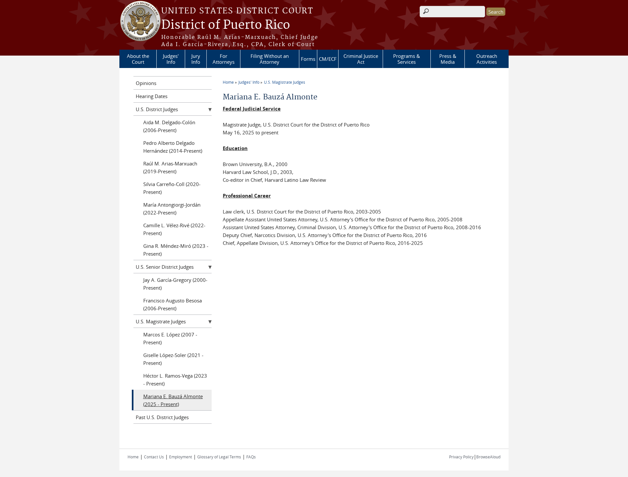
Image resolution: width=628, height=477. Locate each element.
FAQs (251, 456)
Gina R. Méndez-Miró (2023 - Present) (175, 250)
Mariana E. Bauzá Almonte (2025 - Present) (173, 400)
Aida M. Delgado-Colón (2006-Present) (169, 126)
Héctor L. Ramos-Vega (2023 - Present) (175, 379)
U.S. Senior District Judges (165, 267)
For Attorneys (224, 59)
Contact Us (154, 456)
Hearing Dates (151, 96)
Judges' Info (171, 59)
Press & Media (447, 59)
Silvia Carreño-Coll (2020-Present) (172, 188)
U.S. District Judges (157, 109)
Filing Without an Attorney (270, 59)
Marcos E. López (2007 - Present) (170, 338)
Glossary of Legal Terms (219, 456)
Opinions (146, 83)
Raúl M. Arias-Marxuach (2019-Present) (170, 167)
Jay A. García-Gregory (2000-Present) (175, 284)
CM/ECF (328, 59)
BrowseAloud (488, 456)
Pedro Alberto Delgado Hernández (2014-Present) (172, 147)
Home (228, 82)
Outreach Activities (486, 59)
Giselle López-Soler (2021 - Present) (173, 359)
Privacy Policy (461, 456)
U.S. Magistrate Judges (284, 82)
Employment (180, 456)
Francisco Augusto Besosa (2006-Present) (172, 304)
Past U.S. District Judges (162, 417)
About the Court (138, 59)
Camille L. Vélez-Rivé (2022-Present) (174, 229)
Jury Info (195, 59)
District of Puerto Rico (225, 25)
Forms (308, 59)
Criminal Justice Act (360, 59)
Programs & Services (406, 59)
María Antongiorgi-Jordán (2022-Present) (172, 208)
